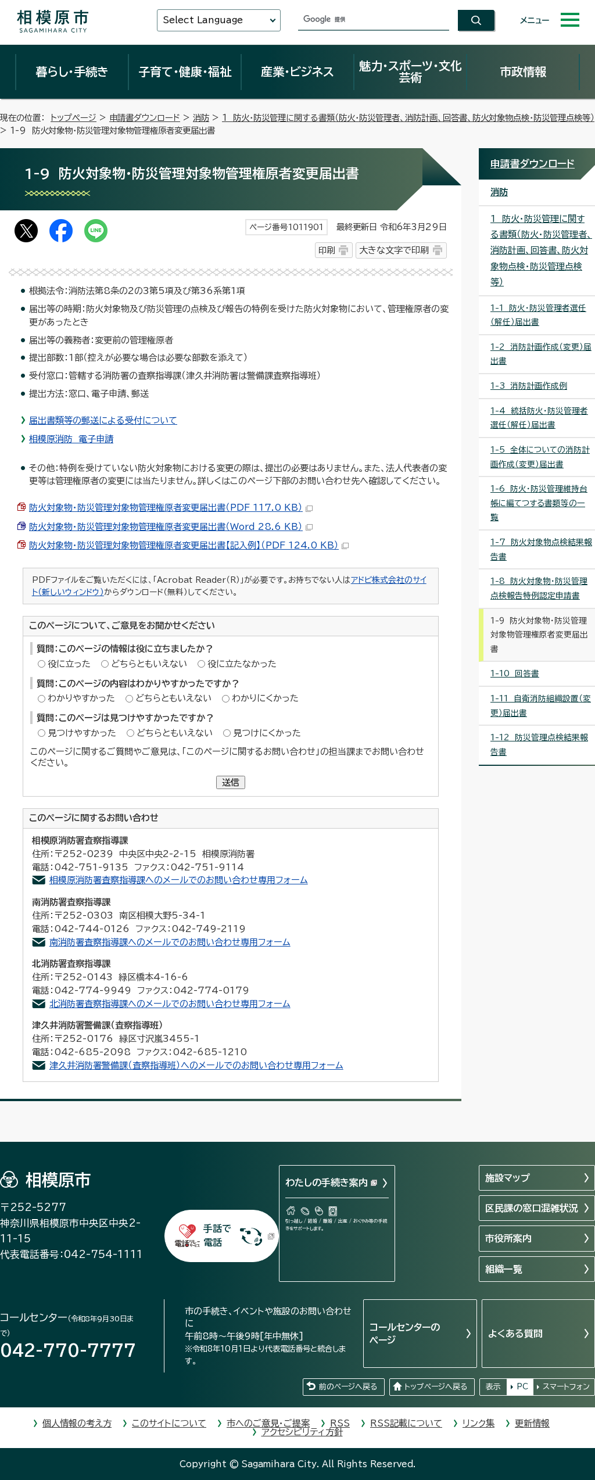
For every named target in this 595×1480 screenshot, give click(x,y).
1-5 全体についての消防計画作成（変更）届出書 (540, 457)
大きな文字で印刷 (394, 250)
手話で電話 (217, 1235)
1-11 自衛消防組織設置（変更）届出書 (540, 705)
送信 (230, 782)
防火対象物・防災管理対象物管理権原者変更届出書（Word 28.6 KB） (166, 526)
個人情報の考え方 (77, 1423)
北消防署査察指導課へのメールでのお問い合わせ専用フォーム (170, 1003)
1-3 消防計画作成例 (528, 386)
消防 (201, 117)
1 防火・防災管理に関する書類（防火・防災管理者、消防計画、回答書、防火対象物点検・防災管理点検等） (408, 117)
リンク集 (478, 1423)
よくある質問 (515, 1333)
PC (522, 1387)
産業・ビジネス (297, 71)
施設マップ (507, 1177)
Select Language (203, 20)
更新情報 (532, 1423)
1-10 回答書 (514, 673)
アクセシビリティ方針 (302, 1432)
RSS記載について (406, 1423)
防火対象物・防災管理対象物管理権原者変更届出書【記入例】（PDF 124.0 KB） (184, 545)
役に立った (69, 664)
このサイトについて (169, 1423)
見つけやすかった (82, 733)
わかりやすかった (81, 698)
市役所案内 (508, 1238)
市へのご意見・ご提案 (268, 1423)
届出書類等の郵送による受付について (103, 420)
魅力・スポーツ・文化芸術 (410, 71)
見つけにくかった (267, 733)
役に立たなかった (242, 664)
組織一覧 (503, 1269)
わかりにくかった (265, 698)
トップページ (73, 117)
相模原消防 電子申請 (71, 439)
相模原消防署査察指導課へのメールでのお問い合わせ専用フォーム (178, 880)
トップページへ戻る (435, 1387)
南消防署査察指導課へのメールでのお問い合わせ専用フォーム (170, 942)
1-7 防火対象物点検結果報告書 (541, 549)
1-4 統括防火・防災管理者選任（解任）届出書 (539, 418)
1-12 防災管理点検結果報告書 (539, 744)
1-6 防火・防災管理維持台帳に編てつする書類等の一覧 (538, 503)
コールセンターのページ (405, 1334)
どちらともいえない (149, 664)
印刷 (326, 250)
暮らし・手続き (72, 71)
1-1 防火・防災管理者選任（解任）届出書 (538, 315)
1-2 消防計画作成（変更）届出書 (541, 354)
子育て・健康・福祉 (184, 71)
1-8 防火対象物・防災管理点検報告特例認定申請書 (538, 588)
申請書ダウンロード (144, 117)
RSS (340, 1423)
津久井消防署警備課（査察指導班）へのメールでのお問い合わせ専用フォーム (196, 1065)
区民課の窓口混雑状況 (531, 1208)
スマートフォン (566, 1387)
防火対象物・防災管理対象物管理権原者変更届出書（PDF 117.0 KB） (166, 507)
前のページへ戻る (348, 1387)
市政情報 (523, 71)
